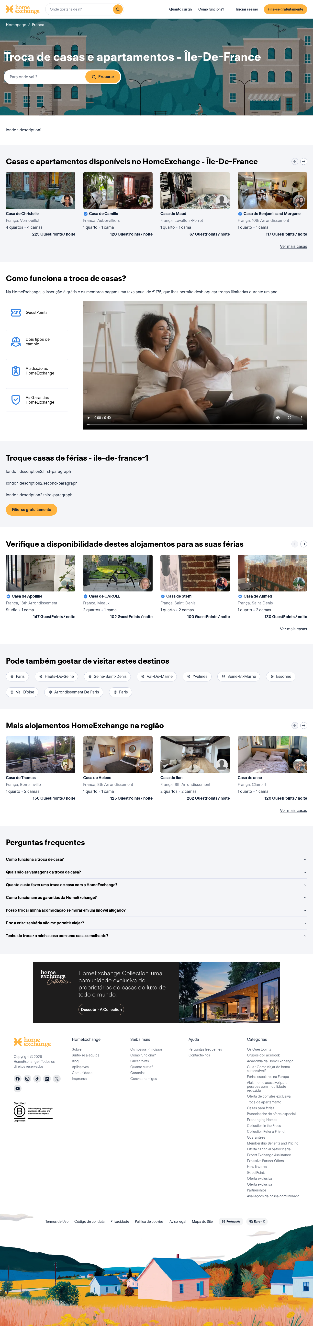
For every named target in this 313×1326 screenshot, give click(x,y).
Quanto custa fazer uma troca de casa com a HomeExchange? (61, 885)
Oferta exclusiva (259, 1178)
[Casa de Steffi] (195, 588)
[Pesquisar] (118, 9)
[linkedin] (47, 1079)
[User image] (67, 201)
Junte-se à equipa (86, 1055)
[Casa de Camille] (118, 205)
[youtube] (18, 1088)
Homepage (16, 25)
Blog (75, 1061)
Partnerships (257, 1190)
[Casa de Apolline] (40, 588)
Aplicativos (80, 1067)
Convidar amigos (143, 1079)
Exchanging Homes (262, 1120)
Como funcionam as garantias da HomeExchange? (51, 897)
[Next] (303, 161)
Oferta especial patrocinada (269, 1149)
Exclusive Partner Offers (265, 1161)
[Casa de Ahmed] (272, 588)
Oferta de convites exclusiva (269, 1096)
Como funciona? (211, 9)
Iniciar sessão (247, 9)
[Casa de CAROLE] (118, 588)
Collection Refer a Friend (266, 1131)
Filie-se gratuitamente (285, 9)
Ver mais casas (293, 246)
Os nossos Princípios (146, 1049)
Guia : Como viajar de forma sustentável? (268, 1069)
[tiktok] (37, 1079)
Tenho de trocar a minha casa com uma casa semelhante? (57, 935)
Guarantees (256, 1137)
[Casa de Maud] (195, 205)
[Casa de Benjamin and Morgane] (272, 205)
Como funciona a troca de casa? (35, 859)
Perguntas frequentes (205, 1049)
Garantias (137, 1073)
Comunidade (82, 1073)
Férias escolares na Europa (268, 1077)
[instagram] (27, 1079)
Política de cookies (149, 1222)
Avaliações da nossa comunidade (273, 1196)
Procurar (106, 76)
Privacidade (120, 1222)
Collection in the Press (264, 1126)
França (38, 25)
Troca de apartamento (264, 1102)
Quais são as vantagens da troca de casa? (43, 872)
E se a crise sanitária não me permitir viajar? (45, 923)
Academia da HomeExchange (270, 1061)
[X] (57, 1079)
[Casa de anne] (272, 769)
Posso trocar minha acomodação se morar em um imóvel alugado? (66, 910)
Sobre (76, 1049)
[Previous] (294, 161)
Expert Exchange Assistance (269, 1155)
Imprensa (79, 1079)
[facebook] (18, 1079)
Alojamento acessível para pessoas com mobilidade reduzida (267, 1086)
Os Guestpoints (259, 1049)
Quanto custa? (180, 9)
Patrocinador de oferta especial (271, 1114)
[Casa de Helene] (118, 769)
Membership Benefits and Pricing (273, 1143)
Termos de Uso (56, 1222)
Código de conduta (89, 1222)
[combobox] (84, 9)
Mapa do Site (202, 1222)
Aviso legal (177, 1222)
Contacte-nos (199, 1055)
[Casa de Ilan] (195, 769)
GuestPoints (139, 1061)
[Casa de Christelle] (40, 205)
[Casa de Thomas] (40, 769)
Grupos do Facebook (263, 1055)
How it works (257, 1167)
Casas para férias (260, 1108)
